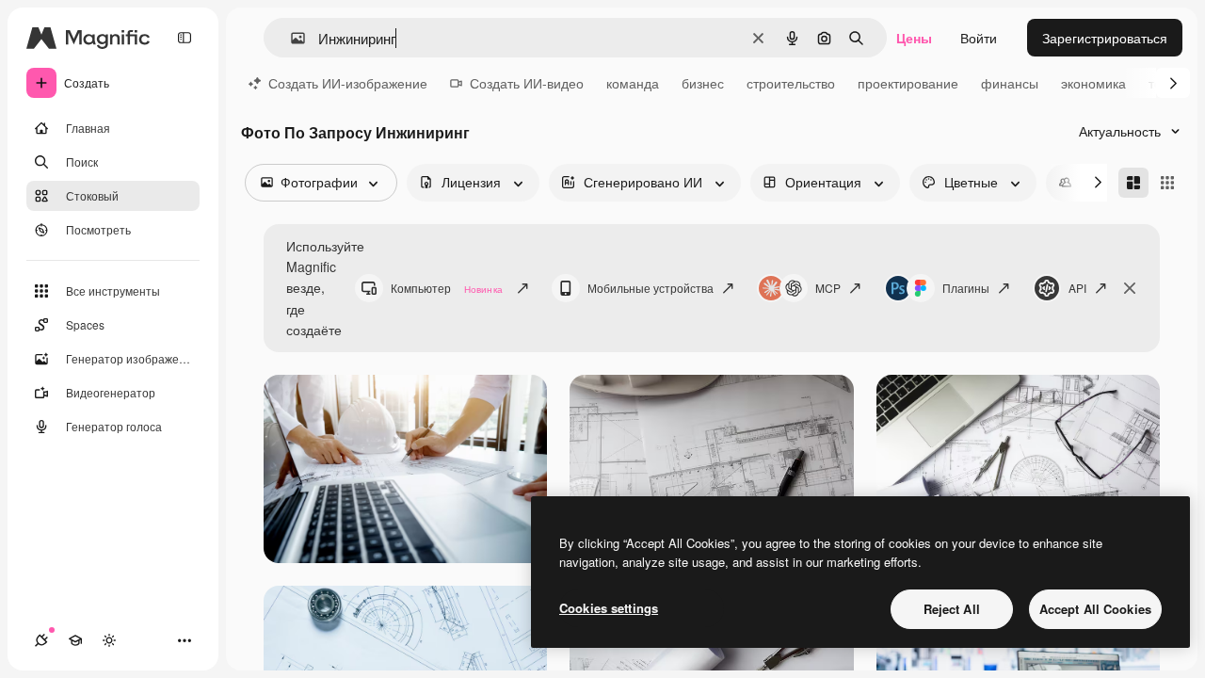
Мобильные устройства (650, 288)
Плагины (965, 288)
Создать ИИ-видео (527, 82)
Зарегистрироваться (1104, 37)
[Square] (1167, 183)
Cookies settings (608, 608)
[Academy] (75, 640)
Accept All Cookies (1095, 609)
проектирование (908, 82)
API (1077, 288)
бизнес (703, 82)
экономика (1093, 82)
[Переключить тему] (109, 640)
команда (632, 82)
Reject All (952, 609)
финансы (1009, 82)
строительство (791, 82)
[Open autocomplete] (290, 38)
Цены (914, 37)
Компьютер (447, 288)
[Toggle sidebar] (184, 38)
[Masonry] (1133, 183)
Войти (978, 37)
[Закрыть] (1129, 288)
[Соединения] (41, 640)
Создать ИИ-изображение (347, 82)
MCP (828, 288)
